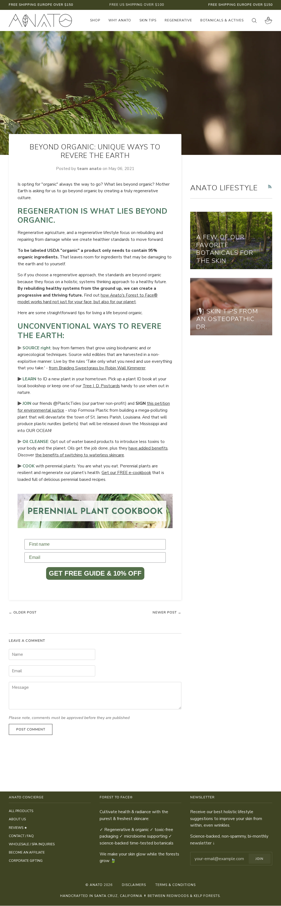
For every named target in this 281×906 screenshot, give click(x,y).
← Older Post (22, 612)
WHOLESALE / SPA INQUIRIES (32, 844)
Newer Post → (167, 612)
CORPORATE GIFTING (26, 860)
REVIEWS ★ (18, 828)
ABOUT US (17, 819)
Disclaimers (134, 885)
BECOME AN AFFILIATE (27, 852)
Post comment (30, 729)
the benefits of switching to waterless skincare (79, 455)
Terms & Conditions (175, 885)
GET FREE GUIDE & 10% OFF (95, 573)
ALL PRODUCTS (21, 811)
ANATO (96, 885)
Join (259, 859)
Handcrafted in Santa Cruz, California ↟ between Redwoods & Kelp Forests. (140, 896)
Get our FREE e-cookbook (126, 472)
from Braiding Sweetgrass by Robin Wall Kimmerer (97, 368)
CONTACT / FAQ (21, 836)
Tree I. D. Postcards (101, 386)
